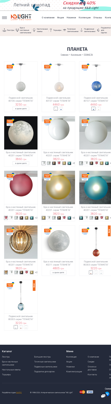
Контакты (92, 374)
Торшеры (6, 374)
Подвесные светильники (45, 367)
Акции (60, 17)
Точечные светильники (45, 362)
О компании (48, 17)
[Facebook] (107, 394)
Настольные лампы (11, 370)
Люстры (6, 357)
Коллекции (85, 17)
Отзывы (97, 17)
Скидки (91, 362)
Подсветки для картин (44, 371)
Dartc (19, 393)
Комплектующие (74, 371)
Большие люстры (42, 357)
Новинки (71, 17)
